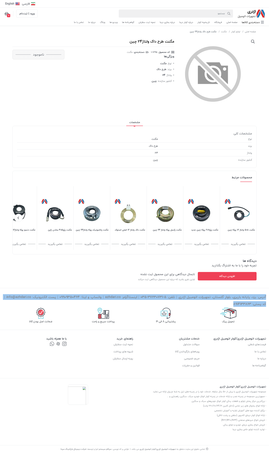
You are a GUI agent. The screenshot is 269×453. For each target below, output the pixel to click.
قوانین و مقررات (191, 365)
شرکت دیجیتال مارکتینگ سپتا (73, 449)
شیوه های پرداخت (123, 351)
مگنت (224, 32)
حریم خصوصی (192, 358)
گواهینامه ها (259, 365)
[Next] (18, 218)
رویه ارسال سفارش (123, 358)
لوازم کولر (235, 32)
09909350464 (69, 297)
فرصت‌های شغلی (257, 344)
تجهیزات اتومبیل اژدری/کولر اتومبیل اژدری (158, 449)
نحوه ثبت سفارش (123, 344)
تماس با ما (260, 351)
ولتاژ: (169, 75)
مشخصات (134, 122)
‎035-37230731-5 (153, 297)
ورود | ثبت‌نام (27, 13)
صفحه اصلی (250, 32)
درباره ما (261, 358)
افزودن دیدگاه (227, 276)
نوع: (169, 63)
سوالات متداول (191, 344)
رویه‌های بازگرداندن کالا (187, 351)
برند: (169, 69)
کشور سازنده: (164, 81)
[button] (253, 22)
